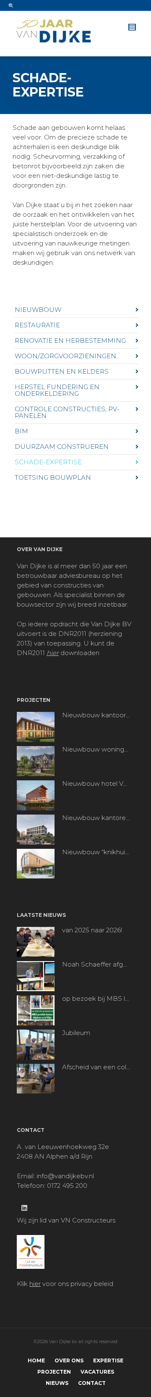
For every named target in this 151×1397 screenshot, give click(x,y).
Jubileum (76, 1033)
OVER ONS (69, 1360)
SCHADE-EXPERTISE (48, 462)
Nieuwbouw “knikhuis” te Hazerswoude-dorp (96, 852)
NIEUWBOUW (38, 310)
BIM (21, 431)
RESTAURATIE (37, 325)
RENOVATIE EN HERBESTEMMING (70, 340)
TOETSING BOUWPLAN (53, 477)
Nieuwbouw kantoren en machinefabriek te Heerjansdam (96, 818)
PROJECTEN (54, 1372)
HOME (36, 1360)
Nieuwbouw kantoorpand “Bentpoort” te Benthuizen (96, 715)
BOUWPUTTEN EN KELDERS (62, 371)
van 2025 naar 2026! (92, 930)
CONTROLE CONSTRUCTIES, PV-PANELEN (67, 412)
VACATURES (97, 1372)
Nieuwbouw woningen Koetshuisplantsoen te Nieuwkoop (96, 749)
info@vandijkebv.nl (65, 1176)
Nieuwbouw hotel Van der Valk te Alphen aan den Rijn (96, 783)
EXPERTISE (108, 1360)
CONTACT (92, 1383)
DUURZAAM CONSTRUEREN (62, 446)
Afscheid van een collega (96, 1067)
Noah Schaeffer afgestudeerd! (96, 964)
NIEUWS (57, 1383)
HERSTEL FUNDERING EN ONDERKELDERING (57, 390)
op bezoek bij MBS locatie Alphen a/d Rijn (96, 998)
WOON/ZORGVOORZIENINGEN (65, 356)
